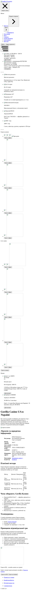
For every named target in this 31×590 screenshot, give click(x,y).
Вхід (5, 35)
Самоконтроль (8, 585)
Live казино (7, 40)
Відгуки (6, 41)
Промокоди (10, 32)
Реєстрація (7, 34)
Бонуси (6, 25)
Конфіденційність (9, 580)
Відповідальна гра (9, 583)
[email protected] (12, 521)
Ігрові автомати (8, 38)
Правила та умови (9, 577)
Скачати (6, 37)
